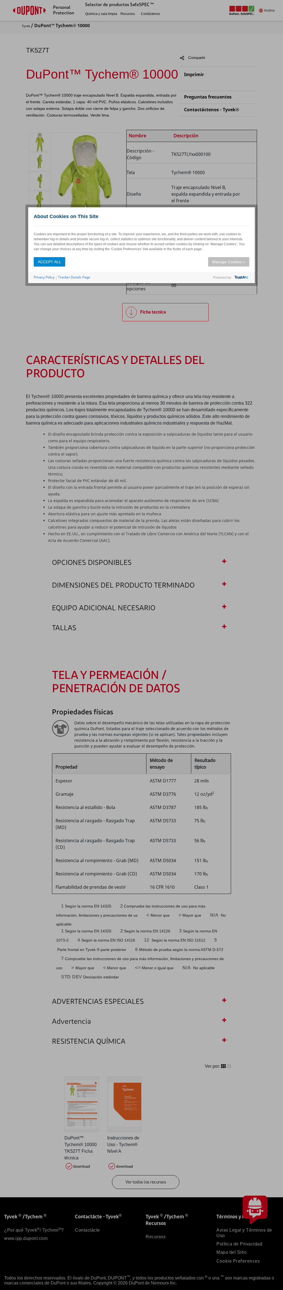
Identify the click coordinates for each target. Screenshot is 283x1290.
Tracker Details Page (74, 277)
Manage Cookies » (228, 262)
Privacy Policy (44, 277)
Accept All (49, 262)
